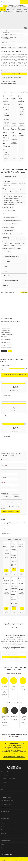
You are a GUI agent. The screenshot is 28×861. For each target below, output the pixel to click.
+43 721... (8, 81)
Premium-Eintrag (25, 93)
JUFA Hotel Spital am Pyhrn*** (21, 134)
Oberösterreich (10, 334)
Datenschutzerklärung (7, 506)
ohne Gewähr (20, 625)
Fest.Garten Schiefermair (6, 114)
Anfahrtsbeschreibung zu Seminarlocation (12, 77)
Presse (2, 844)
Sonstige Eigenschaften (10, 280)
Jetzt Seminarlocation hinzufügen (14, 756)
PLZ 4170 (9, 330)
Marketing (5, 285)
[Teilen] (23, 859)
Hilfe (2, 792)
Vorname (3, 471)
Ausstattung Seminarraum (11, 256)
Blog (2, 789)
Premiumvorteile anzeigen (6, 807)
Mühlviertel (8, 342)
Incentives (6, 261)
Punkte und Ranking (5, 811)
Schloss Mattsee (14, 136)
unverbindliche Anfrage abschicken (10, 511)
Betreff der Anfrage (5, 459)
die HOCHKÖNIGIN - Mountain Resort (21, 589)
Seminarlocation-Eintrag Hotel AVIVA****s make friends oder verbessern (5, 721)
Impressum (3, 833)
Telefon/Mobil (4, 488)
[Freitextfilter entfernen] (21, 2)
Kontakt (9, 351)
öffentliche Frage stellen (14, 657)
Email (2, 482)
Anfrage (25, 9)
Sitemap (2, 847)
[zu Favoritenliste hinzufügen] (2, 12)
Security (5, 271)
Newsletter (3, 785)
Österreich (6, 336)
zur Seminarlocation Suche (1, 5)
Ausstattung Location (9, 176)
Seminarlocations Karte (6, 775)
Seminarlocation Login (7, 854)
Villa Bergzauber (6, 153)
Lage (8, 9)
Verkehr (5, 266)
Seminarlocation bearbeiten (7, 800)
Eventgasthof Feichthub (14, 104)
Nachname (3, 477)
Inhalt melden (15, 627)
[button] (14, 20)
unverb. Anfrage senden (14, 73)
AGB (2, 837)
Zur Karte (4, 527)
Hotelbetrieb (7, 276)
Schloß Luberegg (21, 108)
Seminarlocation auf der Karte (9, 78)
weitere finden (14, 688)
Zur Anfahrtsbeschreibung (7, 529)
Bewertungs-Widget (5, 818)
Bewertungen (19, 9)
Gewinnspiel (3, 782)
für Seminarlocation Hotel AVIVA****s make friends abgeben (4, 691)
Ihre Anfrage (4, 465)
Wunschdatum (4, 493)
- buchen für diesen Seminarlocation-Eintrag (24, 720)
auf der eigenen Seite (14, 718)
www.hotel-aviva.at (12, 83)
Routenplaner (24, 292)
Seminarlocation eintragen (6, 804)
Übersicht (3, 9)
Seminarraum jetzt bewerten (15, 375)
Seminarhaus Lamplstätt (6, 589)
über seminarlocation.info (6, 829)
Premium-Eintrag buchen (6, 815)
